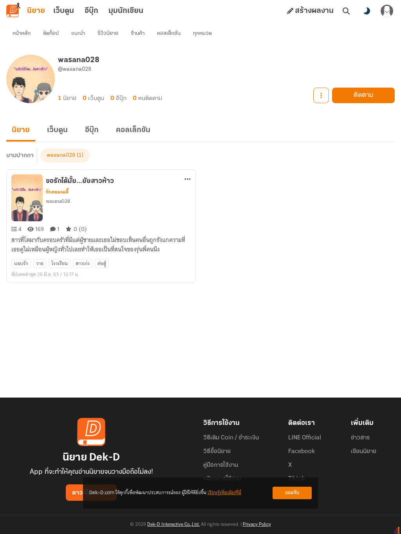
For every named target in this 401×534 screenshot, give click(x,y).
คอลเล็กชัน (169, 33)
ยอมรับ (292, 492)
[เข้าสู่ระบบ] (387, 11)
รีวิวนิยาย (108, 33)
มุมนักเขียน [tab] (125, 11)
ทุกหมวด (202, 33)
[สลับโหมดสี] (366, 11)
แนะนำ (78, 33)
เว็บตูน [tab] (63, 11)
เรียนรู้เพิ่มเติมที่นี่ (224, 492)
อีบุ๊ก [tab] (91, 11)
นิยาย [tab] (36, 11)
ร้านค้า (138, 33)
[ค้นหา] (346, 11)
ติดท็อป (51, 33)
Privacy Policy (257, 524)
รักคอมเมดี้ (57, 192)
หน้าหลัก (22, 33)
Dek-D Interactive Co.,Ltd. (173, 524)
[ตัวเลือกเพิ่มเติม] (321, 95)
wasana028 (61, 155)
